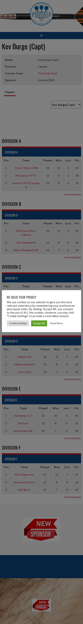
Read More (56, 323)
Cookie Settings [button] (18, 323)
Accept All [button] (39, 323)
